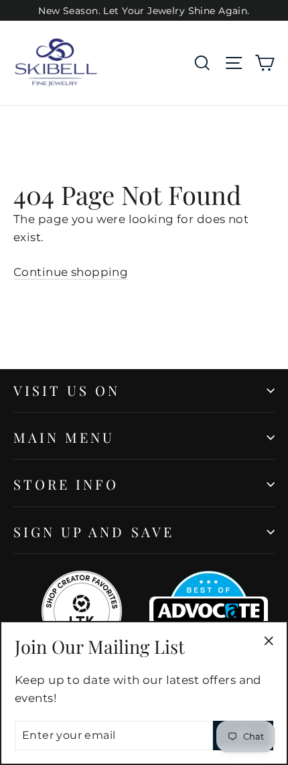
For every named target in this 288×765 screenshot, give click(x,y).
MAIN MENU (64, 437)
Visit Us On (67, 390)
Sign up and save (93, 532)
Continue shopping (70, 272)
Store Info (66, 484)
